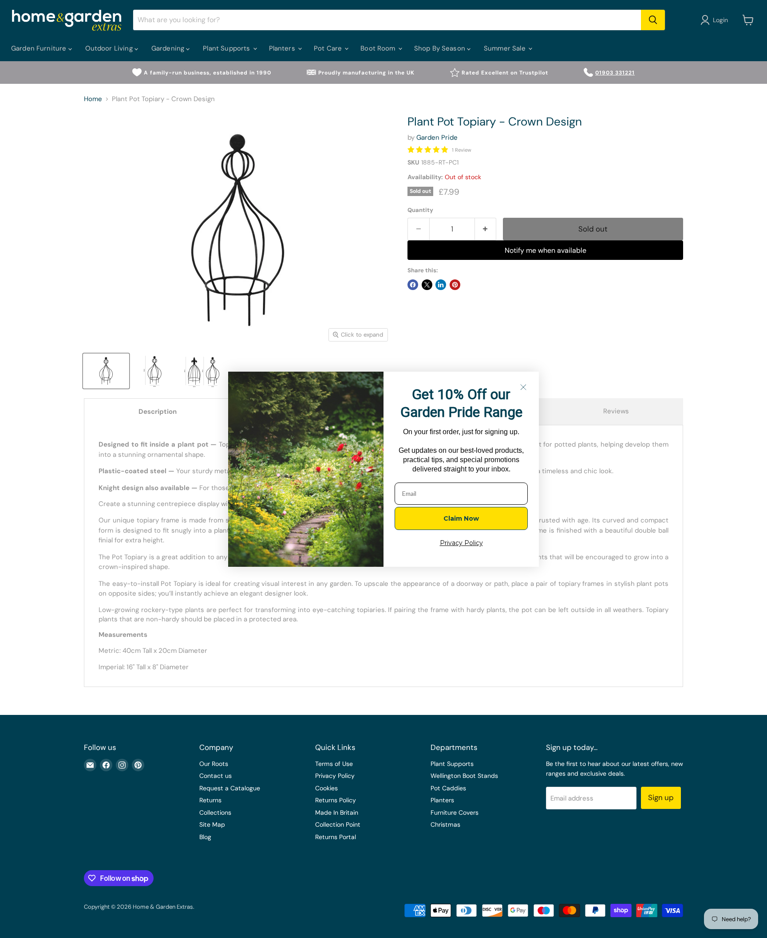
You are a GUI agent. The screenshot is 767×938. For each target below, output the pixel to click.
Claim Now (461, 518)
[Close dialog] (523, 387)
